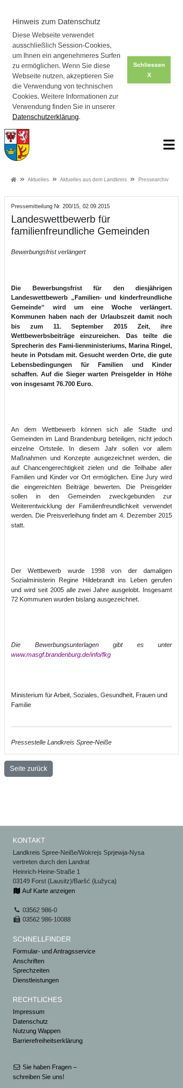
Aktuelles (38, 180)
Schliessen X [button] (149, 69)
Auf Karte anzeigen (48, 890)
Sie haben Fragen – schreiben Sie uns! (45, 1071)
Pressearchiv (153, 180)
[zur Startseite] (16, 144)
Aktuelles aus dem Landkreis (93, 180)
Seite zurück (28, 768)
